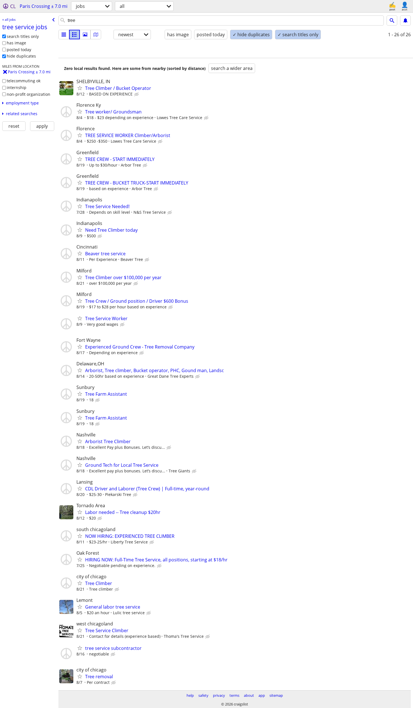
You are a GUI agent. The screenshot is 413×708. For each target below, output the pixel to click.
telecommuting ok (23, 80)
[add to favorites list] (79, 88)
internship (16, 87)
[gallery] (85, 34)
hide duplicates (21, 56)
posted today (19, 49)
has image (16, 42)
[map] (95, 34)
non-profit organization (28, 94)
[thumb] (74, 34)
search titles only (23, 36)
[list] (63, 34)
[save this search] (405, 20)
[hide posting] (137, 94)
